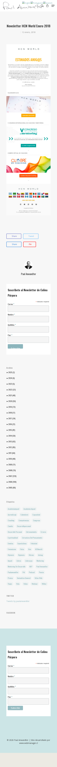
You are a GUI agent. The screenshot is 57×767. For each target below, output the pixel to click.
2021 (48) (10, 395)
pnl (24, 572)
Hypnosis (21, 554)
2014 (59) (10, 436)
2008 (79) (11, 470)
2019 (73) (10, 407)
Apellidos (12, 324)
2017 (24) (10, 418)
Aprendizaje (12, 514)
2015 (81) (10, 430)
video (26, 583)
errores (43, 531)
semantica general (23, 578)
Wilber (44, 583)
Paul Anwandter (28, 274)
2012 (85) (10, 447)
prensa (10, 578)
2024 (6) (10, 378)
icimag (40, 554)
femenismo (12, 549)
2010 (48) (10, 459)
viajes (10, 583)
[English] (26, 3)
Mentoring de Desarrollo (16, 566)
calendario (24, 514)
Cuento (10, 526)
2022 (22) (11, 390)
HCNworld (38, 549)
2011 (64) (10, 453)
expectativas (22, 543)
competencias (24, 520)
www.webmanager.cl (28, 743)
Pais (10, 335)
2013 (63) (10, 441)
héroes (31, 554)
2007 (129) (11, 476)
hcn (29, 549)
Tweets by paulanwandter (17, 601)
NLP (30, 566)
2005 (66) (11, 488)
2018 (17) (10, 413)
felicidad (34, 543)
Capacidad (36, 514)
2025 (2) (10, 372)
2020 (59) (11, 401)
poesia (41, 572)
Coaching (11, 520)
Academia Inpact (30, 508)
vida (17, 583)
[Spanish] (47, 3)
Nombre (11, 314)
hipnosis (11, 554)
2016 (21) (10, 424)
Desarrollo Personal (15, 531)
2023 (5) (10, 384)
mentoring (40, 560)
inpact (10, 560)
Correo (11, 304)
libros (18, 560)
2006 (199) (11, 482)
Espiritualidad (13, 537)
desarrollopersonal (24, 526)
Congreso (36, 520)
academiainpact (13, 508)
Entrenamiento (31, 531)
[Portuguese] (37, 3)
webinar (35, 583)
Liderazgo (28, 560)
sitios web (38, 578)
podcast (32, 572)
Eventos (10, 543)
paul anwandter (42, 566)
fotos (22, 549)
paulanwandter (13, 572)
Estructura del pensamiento (32, 537)
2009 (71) (10, 464)
